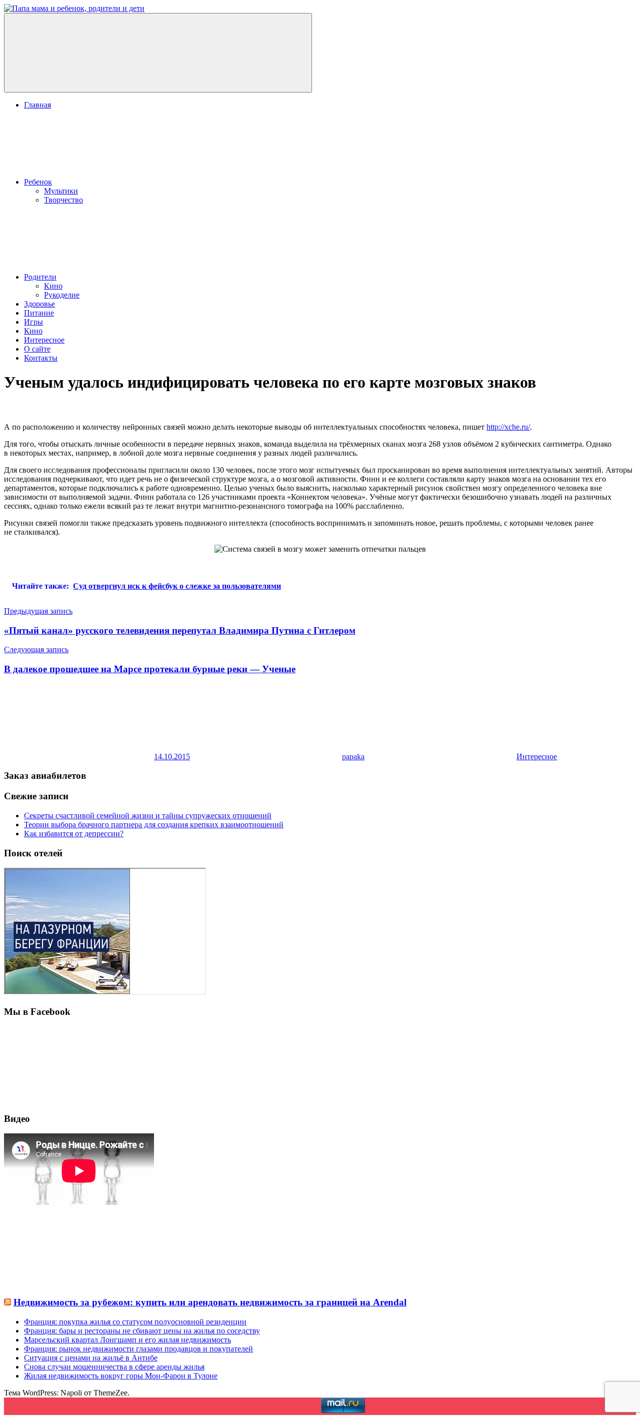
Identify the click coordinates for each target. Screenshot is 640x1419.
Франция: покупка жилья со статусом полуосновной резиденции (135, 1321)
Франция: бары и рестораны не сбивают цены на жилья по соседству (142, 1330)
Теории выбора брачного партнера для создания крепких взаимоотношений (154, 824)
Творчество (63, 200)
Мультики (61, 191)
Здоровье (39, 304)
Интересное (44, 340)
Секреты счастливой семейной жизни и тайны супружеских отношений (148, 815)
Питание (39, 313)
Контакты (41, 358)
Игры (33, 322)
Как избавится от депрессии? (74, 833)
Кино (53, 286)
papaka (353, 756)
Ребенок (38, 182)
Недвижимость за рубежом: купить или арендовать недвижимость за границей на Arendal (210, 1302)
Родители (40, 277)
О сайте (37, 349)
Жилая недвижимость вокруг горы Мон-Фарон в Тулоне (121, 1375)
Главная (37, 105)
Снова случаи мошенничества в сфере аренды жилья (114, 1366)
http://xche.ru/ (508, 427)
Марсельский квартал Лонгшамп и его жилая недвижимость (127, 1339)
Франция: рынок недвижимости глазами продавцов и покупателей (138, 1348)
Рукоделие (62, 295)
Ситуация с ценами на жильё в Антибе (91, 1357)
